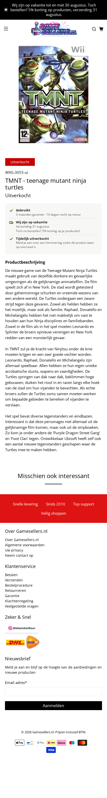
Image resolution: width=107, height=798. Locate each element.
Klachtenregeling (19, 601)
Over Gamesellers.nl (22, 539)
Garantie (12, 595)
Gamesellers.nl (43, 732)
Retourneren (15, 590)
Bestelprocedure (19, 585)
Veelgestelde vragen (22, 606)
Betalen (11, 574)
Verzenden (14, 580)
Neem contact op (19, 555)
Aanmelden (53, 705)
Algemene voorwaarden (25, 545)
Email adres (16, 682)
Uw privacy (14, 550)
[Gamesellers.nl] (53, 29)
